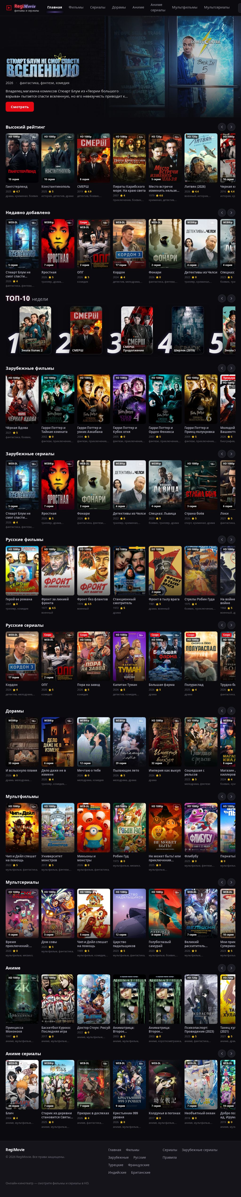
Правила (170, 1157)
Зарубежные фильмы (30, 368)
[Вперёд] (231, 127)
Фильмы (76, 7)
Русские (139, 1157)
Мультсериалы (217, 7)
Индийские (117, 1172)
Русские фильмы (24, 539)
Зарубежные (118, 1157)
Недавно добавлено (28, 212)
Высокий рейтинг (25, 127)
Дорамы (119, 7)
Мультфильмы (184, 7)
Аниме (138, 7)
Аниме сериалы (158, 7)
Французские (138, 1165)
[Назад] (222, 127)
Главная (54, 7)
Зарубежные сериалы (30, 453)
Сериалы (97, 7)
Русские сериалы (25, 625)
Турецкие (115, 1165)
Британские (140, 1172)
